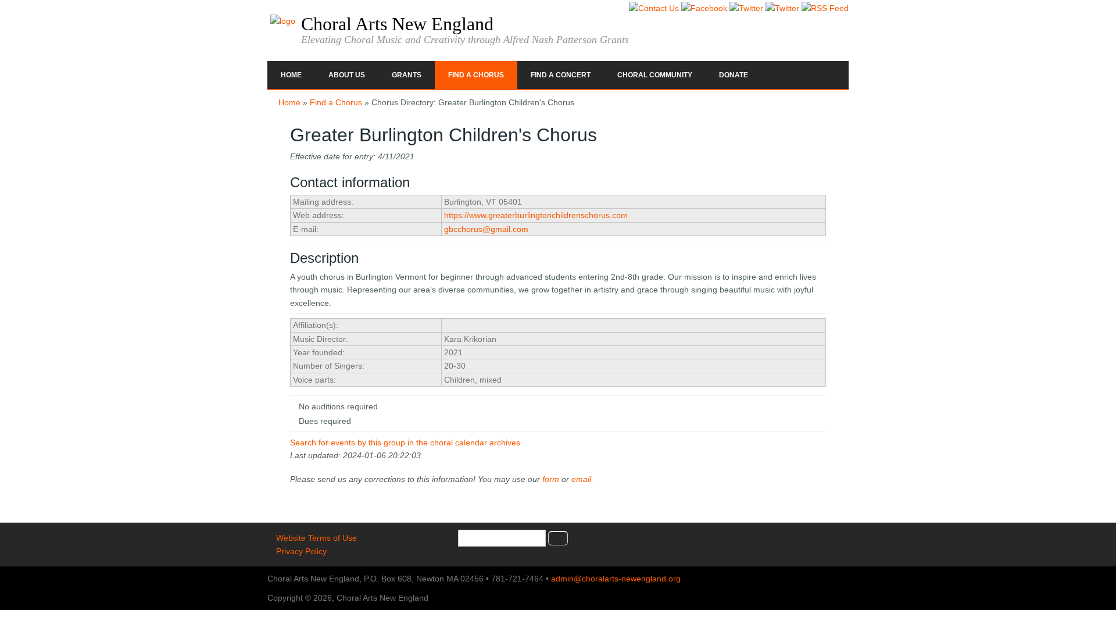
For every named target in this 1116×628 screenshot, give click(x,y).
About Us (346, 75)
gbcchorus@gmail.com (486, 229)
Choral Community (654, 75)
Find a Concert (561, 75)
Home (291, 75)
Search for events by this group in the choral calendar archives (405, 442)
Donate (733, 75)
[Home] (282, 21)
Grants (406, 75)
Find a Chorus (476, 75)
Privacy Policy (301, 551)
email (581, 479)
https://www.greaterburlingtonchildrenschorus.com (536, 215)
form (550, 479)
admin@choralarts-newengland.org (616, 578)
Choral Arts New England (397, 24)
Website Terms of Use (316, 538)
